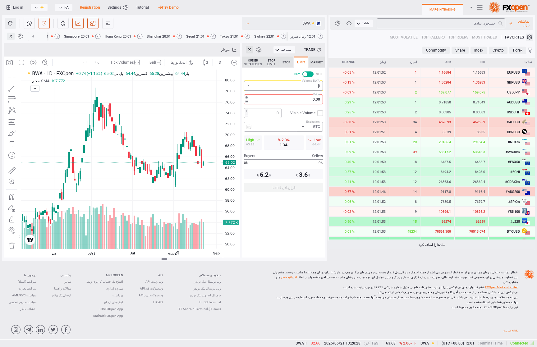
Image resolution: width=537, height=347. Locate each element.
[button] (248, 86)
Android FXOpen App (108, 315)
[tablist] (283, 126)
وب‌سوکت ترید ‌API (151, 295)
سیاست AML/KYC (24, 295)
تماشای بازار (524, 23)
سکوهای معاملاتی (210, 275)
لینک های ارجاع (113, 302)
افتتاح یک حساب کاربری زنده (104, 281)
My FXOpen (114, 275)
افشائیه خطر (289, 277)
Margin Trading (442, 9)
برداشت (117, 295)
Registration (90, 7)
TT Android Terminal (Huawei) (199, 309)
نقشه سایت (510, 330)
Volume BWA (311, 80)
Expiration (313, 121)
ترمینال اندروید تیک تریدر (205, 295)
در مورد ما (30, 275)
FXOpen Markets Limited (501, 287)
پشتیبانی (65, 275)
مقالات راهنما (62, 288)
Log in (18, 7)
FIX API (158, 302)
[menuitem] (364, 23)
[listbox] (63, 7)
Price (316, 94)
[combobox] (283, 86)
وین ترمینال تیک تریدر (207, 288)
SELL (319, 74)
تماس (67, 281)
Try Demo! (170, 7)
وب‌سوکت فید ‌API (151, 288)
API (160, 275)
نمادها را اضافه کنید (432, 245)
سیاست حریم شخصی (22, 302)
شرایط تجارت (27, 288)
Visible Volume (302, 113)
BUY (297, 74)
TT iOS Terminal (209, 302)
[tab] (317, 62)
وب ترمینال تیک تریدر (207, 281)
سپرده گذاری (114, 288)
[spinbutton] (283, 99)
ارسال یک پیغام (61, 295)
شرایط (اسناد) (27, 281)
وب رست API (154, 281)
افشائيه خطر (28, 309)
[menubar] (364, 23)
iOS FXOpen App (111, 309)
